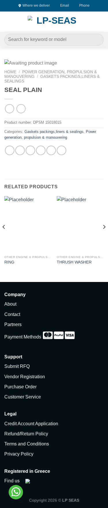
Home (10, 72)
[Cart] (101, 21)
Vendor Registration (24, 376)
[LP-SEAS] (54, 22)
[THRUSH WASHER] (80, 224)
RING (9, 262)
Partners (13, 324)
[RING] (27, 224)
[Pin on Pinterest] (51, 150)
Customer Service (22, 396)
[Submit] (97, 39)
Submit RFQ (17, 366)
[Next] (104, 238)
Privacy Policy (18, 453)
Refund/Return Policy (26, 433)
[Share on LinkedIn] (61, 150)
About (10, 304)
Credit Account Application (31, 423)
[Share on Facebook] (20, 150)
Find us (12, 480)
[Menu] (7, 21)
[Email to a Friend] (41, 150)
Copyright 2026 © (54, 500)
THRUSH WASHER (74, 262)
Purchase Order (20, 386)
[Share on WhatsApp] (9, 150)
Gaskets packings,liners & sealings (54, 131)
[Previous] (4, 238)
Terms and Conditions (26, 443)
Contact (12, 314)
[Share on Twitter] (30, 150)
